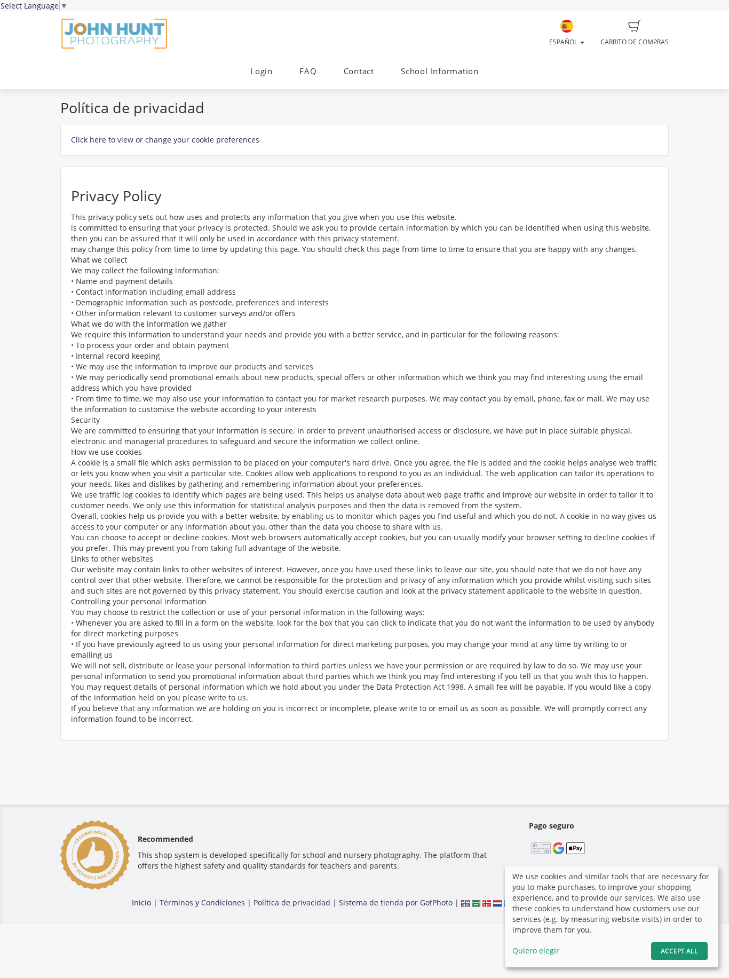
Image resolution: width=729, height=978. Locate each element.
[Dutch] (497, 902)
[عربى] (476, 902)
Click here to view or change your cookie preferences (165, 140)
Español (564, 41)
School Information (440, 71)
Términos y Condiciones (202, 902)
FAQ (307, 71)
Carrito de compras (634, 41)
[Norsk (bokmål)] (486, 902)
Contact (359, 71)
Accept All (679, 951)
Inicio (141, 902)
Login (261, 71)
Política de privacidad (291, 902)
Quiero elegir (535, 950)
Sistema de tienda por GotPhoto (396, 902)
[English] (465, 902)
